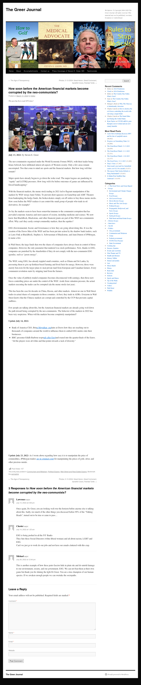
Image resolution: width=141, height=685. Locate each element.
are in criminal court (45, 458)
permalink (15, 474)
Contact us (45, 71)
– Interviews (111, 223)
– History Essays (112, 221)
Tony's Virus (111, 163)
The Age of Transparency (19, 80)
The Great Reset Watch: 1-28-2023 (118, 156)
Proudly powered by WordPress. (118, 674)
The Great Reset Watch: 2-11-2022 (118, 151)
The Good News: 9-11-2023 (116, 161)
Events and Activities (114, 251)
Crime (111, 236)
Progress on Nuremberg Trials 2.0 (118, 141)
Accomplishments (31, 71)
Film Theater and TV (114, 253)
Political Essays (54, 471)
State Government (115, 243)
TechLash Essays (114, 216)
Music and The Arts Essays (118, 203)
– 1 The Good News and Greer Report (119, 186)
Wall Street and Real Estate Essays (73, 471)
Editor (33, 96)
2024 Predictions (119, 89)
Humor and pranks (113, 260)
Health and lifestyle (113, 255)
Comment (13, 601)
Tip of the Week (112, 280)
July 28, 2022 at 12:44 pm (26, 559)
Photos (109, 268)
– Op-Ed (110, 226)
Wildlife (109, 290)
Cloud (109, 91)
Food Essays (113, 196)
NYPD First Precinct (116, 241)
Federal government (115, 238)
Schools (109, 275)
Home (11, 71)
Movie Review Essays (116, 201)
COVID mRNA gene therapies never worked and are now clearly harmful (119, 123)
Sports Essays (113, 213)
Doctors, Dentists (113, 248)
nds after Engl (50, 337)
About (18, 71)
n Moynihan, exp (44, 327)
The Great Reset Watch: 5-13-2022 (118, 146)
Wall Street (110, 288)
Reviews (110, 273)
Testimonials (92, 71)
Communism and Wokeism (37, 471)
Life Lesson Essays (115, 198)
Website (12, 650)
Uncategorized (111, 283)
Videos (109, 285)
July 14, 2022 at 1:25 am (25, 529)
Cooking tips (111, 246)
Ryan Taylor (111, 121)
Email (11, 641)
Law (108, 263)
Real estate (110, 270)
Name (11, 632)
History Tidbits (112, 258)
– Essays (110, 188)
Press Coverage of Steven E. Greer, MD (68, 71)
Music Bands (111, 265)
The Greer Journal (23, 9)
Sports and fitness (113, 278)
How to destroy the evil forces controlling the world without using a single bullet (119, 111)
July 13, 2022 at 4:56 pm (25, 503)
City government (114, 231)
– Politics (110, 228)
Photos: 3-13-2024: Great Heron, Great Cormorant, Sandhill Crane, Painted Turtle (78, 81)
